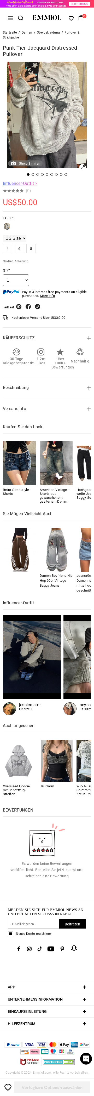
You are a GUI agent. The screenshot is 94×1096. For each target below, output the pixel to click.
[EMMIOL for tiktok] (40, 949)
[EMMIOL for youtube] (51, 949)
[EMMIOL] (32, 665)
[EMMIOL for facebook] (18, 949)
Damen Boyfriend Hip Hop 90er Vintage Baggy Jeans (56, 580)
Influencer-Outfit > (20, 183)
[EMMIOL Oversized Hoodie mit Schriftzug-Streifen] (18, 760)
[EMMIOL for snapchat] (74, 948)
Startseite (10, 32)
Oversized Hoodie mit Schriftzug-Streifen (16, 790)
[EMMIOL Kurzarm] (57, 760)
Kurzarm (47, 786)
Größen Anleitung (16, 261)
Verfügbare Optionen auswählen (52, 1087)
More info (47, 296)
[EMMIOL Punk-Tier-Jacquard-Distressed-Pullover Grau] (7, 228)
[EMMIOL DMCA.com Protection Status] (59, 1064)
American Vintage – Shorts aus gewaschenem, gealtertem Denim (55, 495)
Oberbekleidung (48, 32)
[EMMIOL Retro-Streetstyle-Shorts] (19, 463)
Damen (27, 32)
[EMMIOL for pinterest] (62, 949)
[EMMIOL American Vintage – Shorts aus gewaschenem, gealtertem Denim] (56, 463)
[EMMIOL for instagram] (29, 949)
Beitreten (72, 924)
